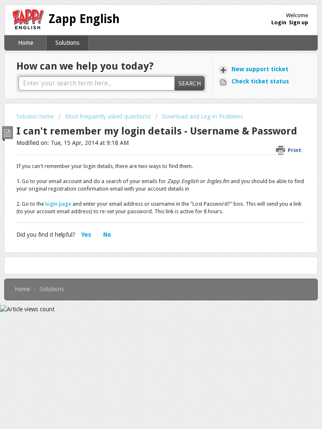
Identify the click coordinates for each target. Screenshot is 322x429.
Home (25, 42)
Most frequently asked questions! (108, 116)
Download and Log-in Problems (202, 116)
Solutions (67, 42)
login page (58, 204)
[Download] (145, 208)
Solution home (35, 116)
